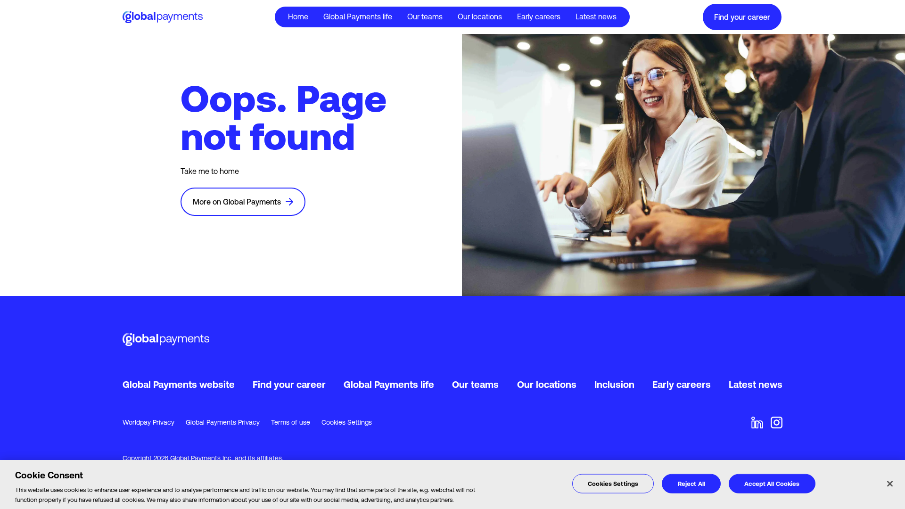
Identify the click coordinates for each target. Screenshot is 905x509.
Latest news (596, 16)
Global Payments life (389, 384)
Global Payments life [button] (357, 16)
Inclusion (614, 384)
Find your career (742, 17)
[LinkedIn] (757, 422)
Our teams (425, 16)
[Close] (890, 484)
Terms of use (290, 422)
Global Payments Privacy (223, 422)
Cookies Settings (346, 422)
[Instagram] (776, 422)
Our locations (480, 16)
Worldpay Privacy (148, 422)
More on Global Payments (237, 201)
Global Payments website (179, 384)
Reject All (691, 483)
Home (298, 16)
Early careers (538, 16)
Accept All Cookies (771, 483)
